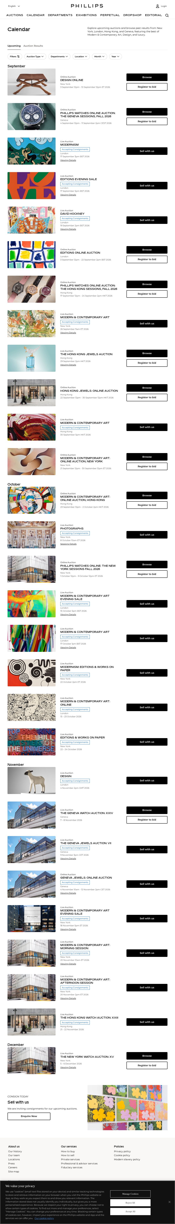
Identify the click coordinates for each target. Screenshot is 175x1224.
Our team (14, 1155)
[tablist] (87, 47)
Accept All (130, 1211)
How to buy (68, 1151)
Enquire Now (29, 1116)
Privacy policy (122, 1151)
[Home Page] (87, 6)
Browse (147, 77)
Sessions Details (68, 544)
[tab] (14, 47)
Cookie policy (122, 1155)
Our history (15, 1151)
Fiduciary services (71, 1167)
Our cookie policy (44, 1218)
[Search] (167, 15)
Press (11, 1163)
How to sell (67, 1155)
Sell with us (147, 151)
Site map (13, 1171)
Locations (14, 1159)
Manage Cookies (130, 1194)
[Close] (169, 1202)
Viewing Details (68, 160)
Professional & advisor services (79, 1163)
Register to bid (147, 86)
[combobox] (14, 6)
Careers (12, 1167)
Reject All (130, 1202)
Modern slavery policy (127, 1159)
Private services (70, 1159)
